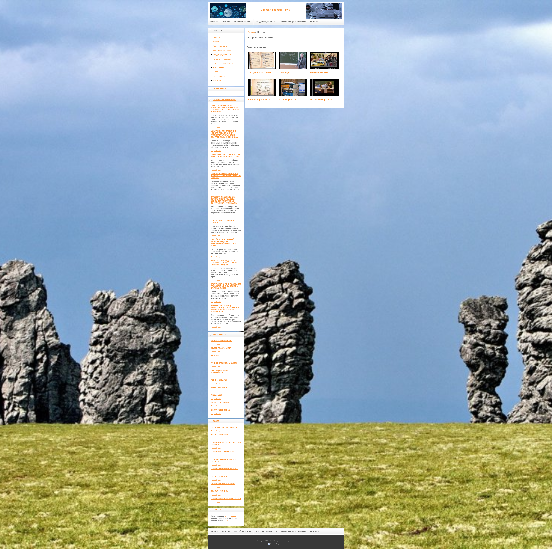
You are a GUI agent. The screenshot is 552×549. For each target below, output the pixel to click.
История (226, 22)
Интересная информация (223, 63)
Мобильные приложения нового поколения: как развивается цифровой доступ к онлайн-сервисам (224, 134)
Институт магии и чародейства (219, 372)
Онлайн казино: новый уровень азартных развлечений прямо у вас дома (223, 243)
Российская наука (242, 22)
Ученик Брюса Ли (219, 435)
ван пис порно (230, 516)
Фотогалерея (218, 68)
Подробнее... (216, 127)
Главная (214, 22)
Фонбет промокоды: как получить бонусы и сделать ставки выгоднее (225, 263)
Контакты (314, 22)
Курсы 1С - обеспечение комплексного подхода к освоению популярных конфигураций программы (224, 200)
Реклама (217, 510)
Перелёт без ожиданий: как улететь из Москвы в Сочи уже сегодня (226, 176)
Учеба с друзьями (220, 402)
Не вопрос (216, 356)
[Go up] (337, 542)
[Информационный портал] (228, 10)
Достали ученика (219, 491)
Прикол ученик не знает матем (226, 499)
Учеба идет (216, 395)
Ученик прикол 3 (219, 476)
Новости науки (219, 76)
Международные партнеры (293, 22)
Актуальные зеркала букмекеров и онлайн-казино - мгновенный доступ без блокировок (226, 308)
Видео (215, 72)
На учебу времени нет (221, 341)
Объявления (219, 89)
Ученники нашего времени (224, 427)
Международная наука (266, 22)
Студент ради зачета (221, 348)
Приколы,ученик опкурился (224, 469)
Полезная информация (222, 59)
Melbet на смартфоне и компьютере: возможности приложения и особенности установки (225, 109)
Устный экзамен (219, 380)
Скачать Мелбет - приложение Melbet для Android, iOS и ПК (225, 155)
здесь (225, 520)
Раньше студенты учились (224, 363)
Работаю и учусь (219, 388)
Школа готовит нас (220, 410)
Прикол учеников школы (223, 452)
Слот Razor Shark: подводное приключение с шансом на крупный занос (226, 286)
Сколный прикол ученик (223, 484)
